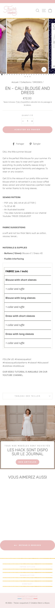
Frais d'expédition (23, 102)
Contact (27, 584)
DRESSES (37, 82)
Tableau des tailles (27, 396)
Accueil (15, 82)
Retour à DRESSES (29, 545)
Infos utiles (27, 567)
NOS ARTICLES (27, 462)
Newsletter (27, 575)
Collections (25, 82)
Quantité (27, 115)
